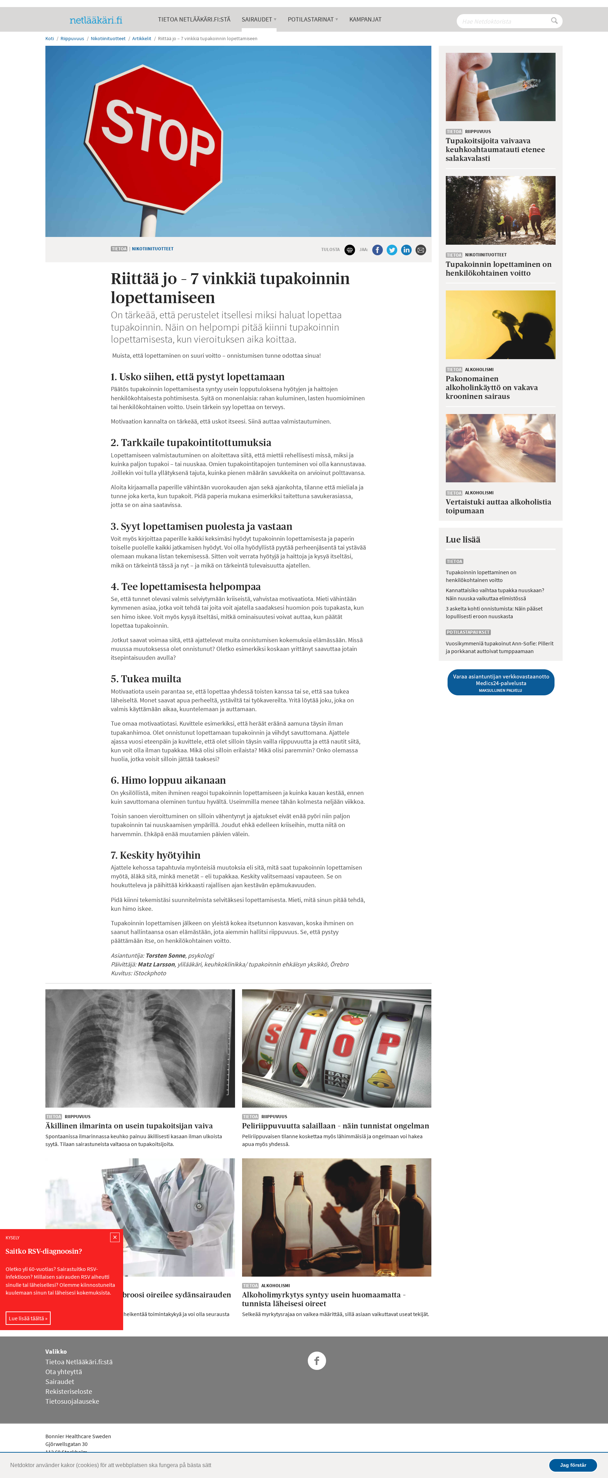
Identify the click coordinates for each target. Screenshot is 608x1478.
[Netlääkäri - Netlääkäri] (98, 20)
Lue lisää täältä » (28, 1318)
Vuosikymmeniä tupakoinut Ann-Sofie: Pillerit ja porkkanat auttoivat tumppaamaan (499, 647)
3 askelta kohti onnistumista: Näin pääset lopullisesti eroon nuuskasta (494, 612)
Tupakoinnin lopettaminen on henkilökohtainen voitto (481, 576)
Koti (49, 38)
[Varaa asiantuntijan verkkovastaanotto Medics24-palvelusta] (501, 682)
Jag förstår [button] (573, 1465)
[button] (214, 1466)
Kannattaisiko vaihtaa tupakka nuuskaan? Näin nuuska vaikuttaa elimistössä (495, 594)
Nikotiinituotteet (152, 249)
